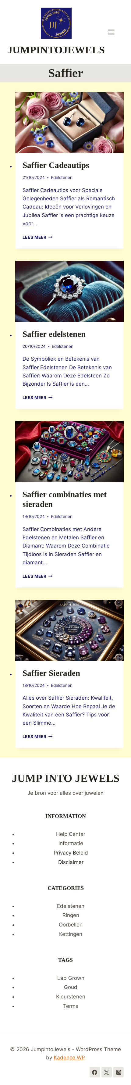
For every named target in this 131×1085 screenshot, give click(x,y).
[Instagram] (118, 1072)
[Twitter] (106, 1072)
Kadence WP (69, 1058)
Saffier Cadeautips (56, 165)
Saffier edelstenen (54, 334)
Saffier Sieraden (51, 673)
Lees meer (38, 237)
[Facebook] (95, 1072)
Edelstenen (62, 177)
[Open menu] (114, 31)
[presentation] (69, 122)
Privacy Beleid (71, 853)
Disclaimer (70, 862)
